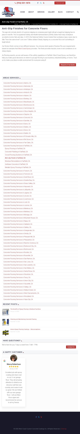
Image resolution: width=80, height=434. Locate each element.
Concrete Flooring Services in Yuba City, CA (18, 299)
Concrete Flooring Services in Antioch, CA (18, 92)
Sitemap (63, 429)
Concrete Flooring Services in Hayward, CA (18, 186)
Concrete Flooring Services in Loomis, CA (18, 205)
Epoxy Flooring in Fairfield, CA (15, 148)
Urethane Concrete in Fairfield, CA (16, 164)
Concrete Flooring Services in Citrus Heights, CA (20, 111)
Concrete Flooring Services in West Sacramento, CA (21, 293)
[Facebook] (37, 3)
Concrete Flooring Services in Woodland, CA (19, 296)
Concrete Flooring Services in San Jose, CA (18, 262)
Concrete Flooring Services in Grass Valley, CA (19, 183)
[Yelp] (43, 3)
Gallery (51, 12)
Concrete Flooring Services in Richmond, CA (19, 249)
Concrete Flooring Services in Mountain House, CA (21, 218)
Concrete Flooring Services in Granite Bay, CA (19, 180)
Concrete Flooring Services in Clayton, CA (18, 114)
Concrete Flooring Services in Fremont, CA (18, 174)
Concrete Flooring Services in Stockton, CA (18, 274)
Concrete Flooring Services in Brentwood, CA (19, 105)
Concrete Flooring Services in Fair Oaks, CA (18, 142)
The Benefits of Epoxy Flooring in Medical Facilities (25, 309)
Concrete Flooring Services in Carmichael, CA (19, 108)
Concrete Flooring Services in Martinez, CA (18, 211)
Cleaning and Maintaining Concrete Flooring (23, 319)
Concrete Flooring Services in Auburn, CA (17, 95)
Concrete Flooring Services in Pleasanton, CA (19, 240)
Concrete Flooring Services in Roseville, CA (18, 255)
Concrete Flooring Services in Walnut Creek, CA (20, 290)
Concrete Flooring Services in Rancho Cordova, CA (21, 243)
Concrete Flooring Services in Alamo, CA (17, 83)
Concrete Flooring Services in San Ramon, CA (19, 259)
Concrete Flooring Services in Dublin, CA (17, 133)
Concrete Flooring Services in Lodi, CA (17, 202)
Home (22, 12)
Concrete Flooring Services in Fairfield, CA (18, 146)
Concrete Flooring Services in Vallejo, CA (17, 287)
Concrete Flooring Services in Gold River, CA (19, 177)
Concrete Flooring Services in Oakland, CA (18, 224)
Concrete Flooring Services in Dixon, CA (17, 130)
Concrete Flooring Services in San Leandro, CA (19, 265)
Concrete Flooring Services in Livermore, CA (19, 199)
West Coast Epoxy (24, 48)
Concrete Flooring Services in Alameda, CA (18, 86)
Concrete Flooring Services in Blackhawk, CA (19, 102)
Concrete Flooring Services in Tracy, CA (17, 277)
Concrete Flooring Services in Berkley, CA (18, 99)
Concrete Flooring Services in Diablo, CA (17, 127)
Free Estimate (60, 3)
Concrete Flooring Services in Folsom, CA (18, 171)
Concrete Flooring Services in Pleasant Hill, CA (19, 237)
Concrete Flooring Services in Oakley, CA (17, 227)
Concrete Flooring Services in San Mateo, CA (19, 268)
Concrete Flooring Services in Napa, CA (17, 221)
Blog (60, 12)
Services (40, 12)
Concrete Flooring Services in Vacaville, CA (18, 284)
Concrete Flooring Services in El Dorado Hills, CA (20, 136)
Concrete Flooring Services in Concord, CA (18, 117)
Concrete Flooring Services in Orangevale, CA (19, 230)
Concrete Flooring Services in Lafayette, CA (18, 190)
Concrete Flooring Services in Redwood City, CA (20, 246)
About (31, 12)
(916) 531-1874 (23, 3)
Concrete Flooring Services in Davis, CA (17, 124)
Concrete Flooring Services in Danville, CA (18, 121)
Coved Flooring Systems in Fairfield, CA (18, 155)
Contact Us (71, 347)
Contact (70, 12)
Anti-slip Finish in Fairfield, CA (15, 158)
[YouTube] (46, 3)
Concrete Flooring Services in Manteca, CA (18, 208)
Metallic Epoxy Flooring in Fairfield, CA (18, 167)
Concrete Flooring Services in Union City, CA (18, 280)
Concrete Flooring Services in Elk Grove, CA (18, 139)
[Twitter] (40, 3)
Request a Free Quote (68, 65)
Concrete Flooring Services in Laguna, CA (18, 193)
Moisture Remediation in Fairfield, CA (17, 161)
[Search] (78, 12)
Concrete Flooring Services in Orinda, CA (17, 233)
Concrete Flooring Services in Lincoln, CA (17, 196)
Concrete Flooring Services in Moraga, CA (18, 215)
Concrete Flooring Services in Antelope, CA (18, 89)
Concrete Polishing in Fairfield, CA (16, 152)
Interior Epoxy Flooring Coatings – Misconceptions (25, 329)
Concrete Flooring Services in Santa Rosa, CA (19, 271)
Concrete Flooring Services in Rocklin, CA (18, 252)
